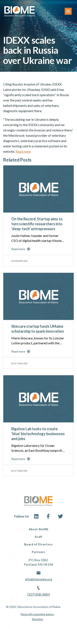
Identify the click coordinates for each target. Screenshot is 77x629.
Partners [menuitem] (38, 552)
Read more (23, 151)
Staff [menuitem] (38, 536)
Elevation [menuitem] (37, 619)
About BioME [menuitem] (38, 529)
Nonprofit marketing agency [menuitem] (37, 614)
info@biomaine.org (38, 579)
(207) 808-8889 (38, 594)
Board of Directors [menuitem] (38, 544)
